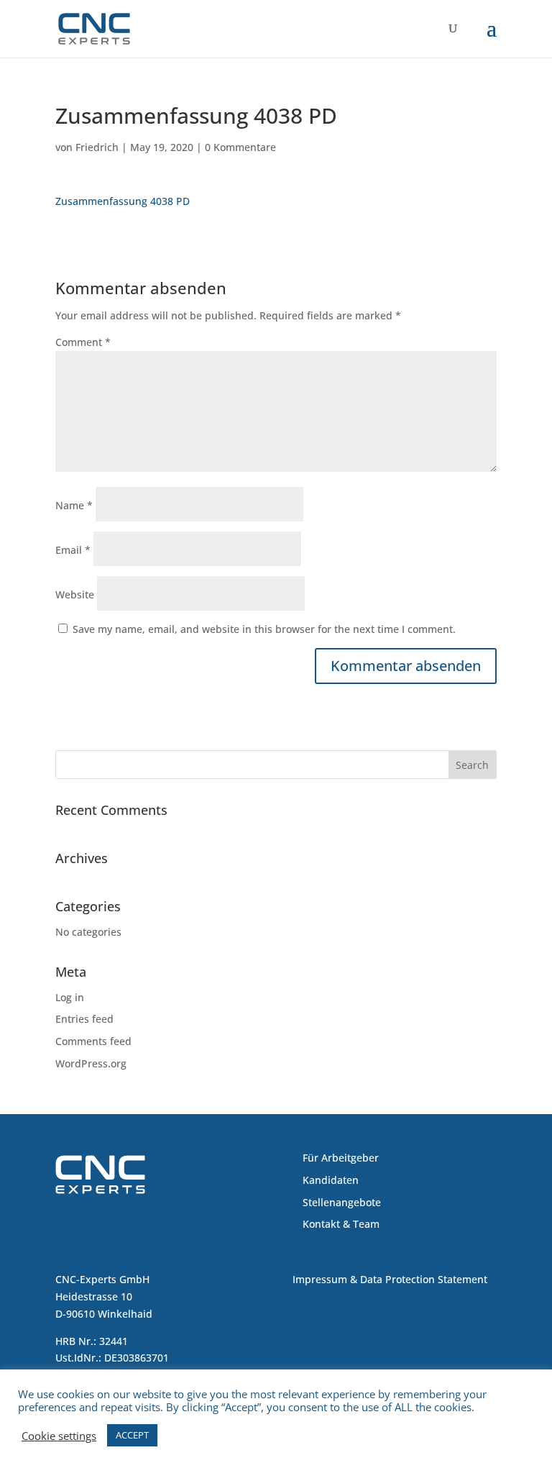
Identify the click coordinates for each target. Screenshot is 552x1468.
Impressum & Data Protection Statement (390, 1279)
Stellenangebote (342, 1202)
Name (74, 505)
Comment (83, 342)
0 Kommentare (240, 147)
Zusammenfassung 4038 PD (122, 201)
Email (73, 550)
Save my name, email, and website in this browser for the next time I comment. (264, 629)
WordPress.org (90, 1063)
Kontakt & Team (341, 1224)
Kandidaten (331, 1180)
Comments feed (93, 1041)
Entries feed (84, 1019)
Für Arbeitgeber (341, 1157)
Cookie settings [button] (59, 1435)
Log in (69, 997)
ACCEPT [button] (132, 1434)
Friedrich (97, 147)
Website (74, 594)
